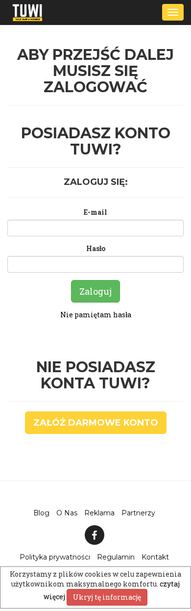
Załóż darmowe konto (95, 422)
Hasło (95, 248)
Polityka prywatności (55, 557)
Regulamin (116, 557)
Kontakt (155, 557)
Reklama (99, 513)
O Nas (66, 513)
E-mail (95, 212)
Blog (41, 513)
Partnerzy (138, 513)
